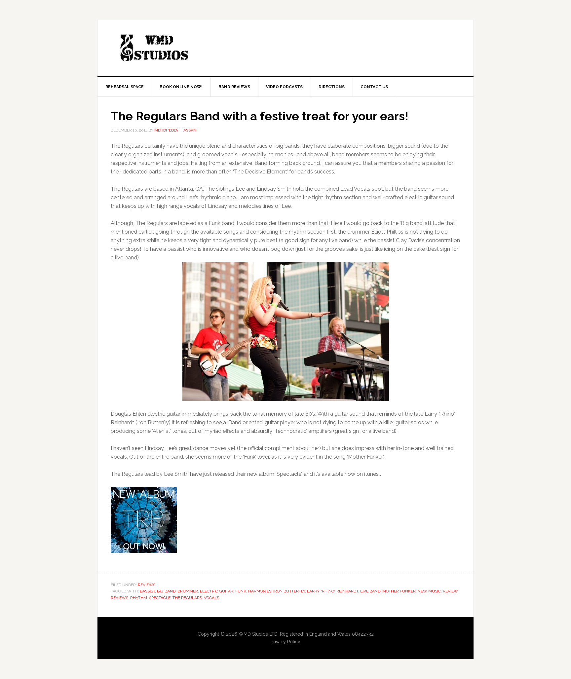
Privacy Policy (285, 641)
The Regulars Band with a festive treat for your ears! (259, 116)
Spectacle (160, 597)
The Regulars (187, 597)
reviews (119, 597)
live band (370, 591)
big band (166, 591)
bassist (147, 591)
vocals (211, 597)
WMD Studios (154, 48)
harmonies (259, 591)
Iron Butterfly (289, 591)
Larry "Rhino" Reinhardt (332, 591)
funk (240, 591)
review (450, 591)
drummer (187, 591)
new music (429, 591)
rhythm (138, 597)
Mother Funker (399, 591)
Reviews (146, 585)
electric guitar (216, 591)
